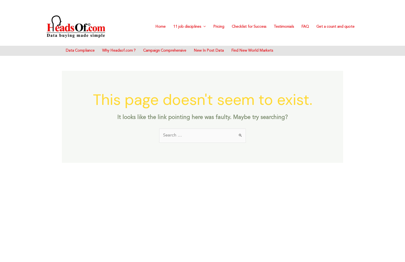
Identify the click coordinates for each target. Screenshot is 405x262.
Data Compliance (80, 51)
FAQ (305, 27)
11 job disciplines (187, 27)
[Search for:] (202, 135)
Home (160, 27)
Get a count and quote (335, 27)
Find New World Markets (252, 51)
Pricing (218, 27)
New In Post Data (209, 51)
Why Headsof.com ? (119, 51)
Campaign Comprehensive (164, 51)
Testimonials (284, 27)
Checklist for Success (249, 27)
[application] (203, 27)
